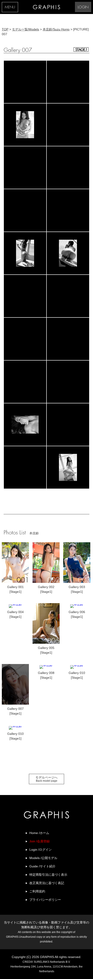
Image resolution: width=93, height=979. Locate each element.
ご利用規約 (37, 891)
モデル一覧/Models (25, 29)
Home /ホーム (39, 833)
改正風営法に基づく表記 (46, 883)
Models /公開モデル (43, 858)
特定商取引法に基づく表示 (48, 874)
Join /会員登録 (39, 841)
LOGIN (83, 7)
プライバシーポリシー (45, 899)
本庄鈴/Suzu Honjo (56, 29)
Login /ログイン (40, 849)
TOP (5, 29)
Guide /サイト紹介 (42, 866)
